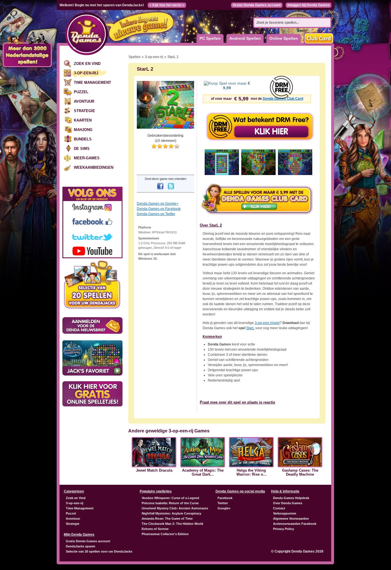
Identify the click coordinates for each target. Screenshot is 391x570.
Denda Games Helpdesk (291, 498)
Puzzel (81, 92)
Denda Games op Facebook (159, 209)
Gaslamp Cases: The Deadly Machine (300, 472)
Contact (279, 508)
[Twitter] (171, 190)
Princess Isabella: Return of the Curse (170, 503)
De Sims (82, 148)
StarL (250, 328)
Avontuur (84, 101)
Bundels (83, 139)
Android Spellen (245, 38)
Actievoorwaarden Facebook (294, 523)
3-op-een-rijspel (267, 323)
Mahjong (83, 130)
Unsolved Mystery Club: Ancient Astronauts (175, 508)
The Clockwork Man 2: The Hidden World (172, 523)
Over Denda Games (287, 503)
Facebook (225, 498)
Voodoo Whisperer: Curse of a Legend (170, 498)
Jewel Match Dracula (154, 470)
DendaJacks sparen (80, 546)
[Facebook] (160, 190)
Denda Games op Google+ (158, 204)
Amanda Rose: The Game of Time (167, 518)
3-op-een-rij (86, 73)
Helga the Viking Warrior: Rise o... (251, 472)
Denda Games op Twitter (156, 214)
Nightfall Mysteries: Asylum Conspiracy (171, 513)
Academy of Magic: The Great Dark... (203, 472)
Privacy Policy (283, 529)
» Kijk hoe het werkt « (166, 5)
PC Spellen (210, 38)
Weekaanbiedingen (93, 167)
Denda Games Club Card (283, 99)
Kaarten (83, 120)
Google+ (224, 508)
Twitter (223, 503)
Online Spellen (283, 38)
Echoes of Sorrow (155, 529)
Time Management (92, 82)
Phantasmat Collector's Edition (165, 534)
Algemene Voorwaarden (291, 518)
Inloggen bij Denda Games (308, 5)
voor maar (236, 85)
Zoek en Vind (87, 63)
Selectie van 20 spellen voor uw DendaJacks (99, 551)
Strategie (84, 111)
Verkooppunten (284, 513)
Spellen (135, 57)
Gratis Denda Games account (257, 5)
